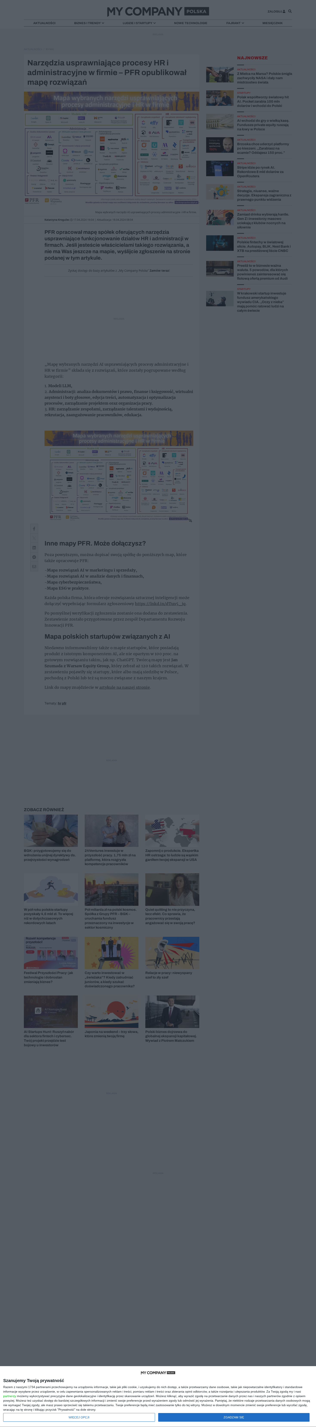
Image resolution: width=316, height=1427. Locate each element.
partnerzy (9, 1396)
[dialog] (158, 1396)
